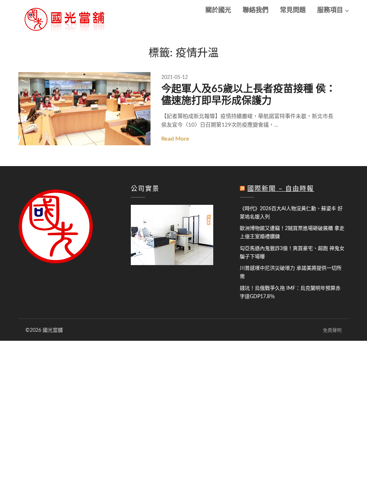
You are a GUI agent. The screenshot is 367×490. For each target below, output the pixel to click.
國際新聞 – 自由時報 (280, 189)
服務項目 (330, 10)
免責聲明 (332, 330)
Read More (175, 139)
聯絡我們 (255, 10)
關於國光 (218, 10)
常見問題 (293, 10)
